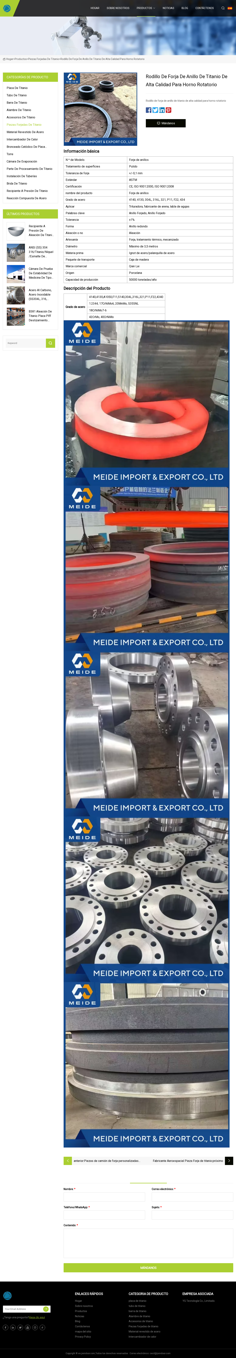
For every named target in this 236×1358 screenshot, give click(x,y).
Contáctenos (204, 8)
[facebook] (5, 1327)
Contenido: (71, 1225)
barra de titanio (17, 102)
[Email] (46, 1309)
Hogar (95, 8)
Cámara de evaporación (22, 161)
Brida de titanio (17, 183)
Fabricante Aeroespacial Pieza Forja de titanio (182, 1161)
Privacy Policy (83, 1336)
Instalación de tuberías (22, 176)
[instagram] (35, 1327)
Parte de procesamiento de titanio (29, 169)
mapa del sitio (83, 1331)
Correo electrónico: (164, 1189)
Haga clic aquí (37, 1317)
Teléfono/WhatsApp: (77, 1207)
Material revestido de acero (25, 132)
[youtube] (27, 1327)
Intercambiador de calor (22, 139)
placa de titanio (17, 88)
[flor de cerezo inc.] (7, 8)
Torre (10, 154)
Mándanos (168, 123)
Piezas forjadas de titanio (43, 59)
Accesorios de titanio (21, 117)
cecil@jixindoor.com (160, 1353)
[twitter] (20, 1327)
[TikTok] (42, 1327)
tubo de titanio (17, 95)
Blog (185, 8)
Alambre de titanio (19, 110)
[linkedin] (13, 1327)
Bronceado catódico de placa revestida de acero (26, 147)
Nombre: (69, 1189)
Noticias (168, 8)
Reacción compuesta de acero (27, 198)
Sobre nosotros (118, 8)
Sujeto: (157, 1207)
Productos (144, 8)
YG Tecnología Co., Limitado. (199, 1300)
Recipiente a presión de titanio (27, 191)
